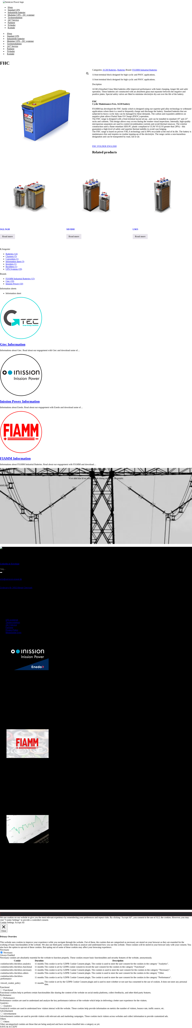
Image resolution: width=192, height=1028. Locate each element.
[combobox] (14, 569)
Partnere (9, 627)
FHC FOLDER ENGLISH (104, 146)
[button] (87, 73)
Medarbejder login (13, 615)
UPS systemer (12, 620)
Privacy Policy (12, 630)
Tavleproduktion (13, 622)
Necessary (8, 952)
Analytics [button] (4, 1003)
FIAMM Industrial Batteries (144, 70)
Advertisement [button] (6, 1011)
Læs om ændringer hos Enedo (20, 714)
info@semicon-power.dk (11, 579)
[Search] (1, 572)
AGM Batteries (109, 70)
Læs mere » (10, 728)
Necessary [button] (4, 950)
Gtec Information (12, 344)
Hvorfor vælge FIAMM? (17, 802)
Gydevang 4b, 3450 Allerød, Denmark (16, 588)
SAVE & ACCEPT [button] (8, 1026)
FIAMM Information (15, 458)
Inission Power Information (20, 401)
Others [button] (3, 1019)
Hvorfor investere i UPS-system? (22, 887)
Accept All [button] (19, 922)
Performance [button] (5, 995)
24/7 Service (11, 625)
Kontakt (11, 27)
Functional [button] (4, 987)
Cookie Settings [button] (7, 922)
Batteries (121, 70)
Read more (7, 236)
